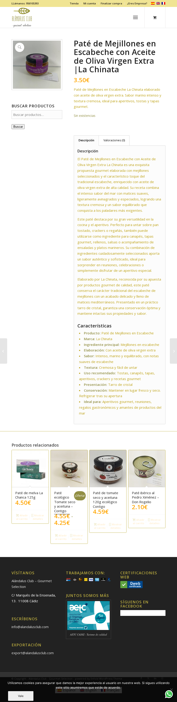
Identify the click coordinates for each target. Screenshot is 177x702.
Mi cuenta (89, 3)
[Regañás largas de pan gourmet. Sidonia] (173, 351)
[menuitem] (74, 3)
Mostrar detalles (38, 517)
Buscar (18, 126)
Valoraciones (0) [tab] (114, 140)
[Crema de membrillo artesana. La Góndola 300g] (3, 351)
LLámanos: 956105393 (25, 3)
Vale (21, 696)
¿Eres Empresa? (137, 3)
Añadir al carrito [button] (22, 517)
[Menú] (135, 17)
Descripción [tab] (86, 140)
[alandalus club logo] (22, 17)
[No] (171, 689)
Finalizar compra (111, 3)
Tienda (74, 3)
